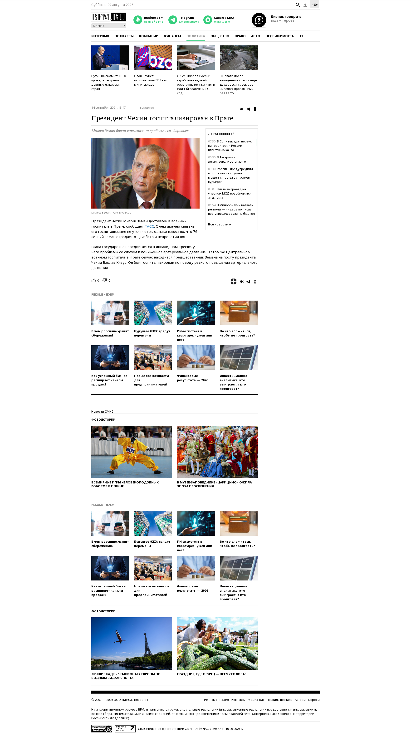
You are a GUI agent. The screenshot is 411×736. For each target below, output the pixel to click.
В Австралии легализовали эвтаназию (227, 159)
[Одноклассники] (255, 109)
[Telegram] (248, 109)
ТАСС (149, 226)
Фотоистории (103, 420)
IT (301, 36)
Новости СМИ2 (102, 411)
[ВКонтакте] (242, 109)
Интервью (100, 36)
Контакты (238, 699)
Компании (148, 36)
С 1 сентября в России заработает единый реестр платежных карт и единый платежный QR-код (196, 84)
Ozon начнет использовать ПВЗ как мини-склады (150, 80)
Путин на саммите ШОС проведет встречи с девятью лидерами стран (109, 82)
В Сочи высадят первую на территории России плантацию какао (230, 145)
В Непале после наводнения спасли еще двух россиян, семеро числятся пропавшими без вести (238, 84)
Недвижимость (280, 36)
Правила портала (279, 699)
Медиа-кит (256, 699)
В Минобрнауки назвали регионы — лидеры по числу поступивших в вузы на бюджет (231, 209)
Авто (255, 36)
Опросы (314, 699)
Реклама (210, 699)
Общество (219, 36)
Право (240, 36)
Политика (195, 36)
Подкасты (124, 36)
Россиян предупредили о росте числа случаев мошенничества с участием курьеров (230, 175)
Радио (224, 699)
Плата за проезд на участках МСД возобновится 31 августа (229, 193)
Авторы (300, 699)
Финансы (172, 36)
